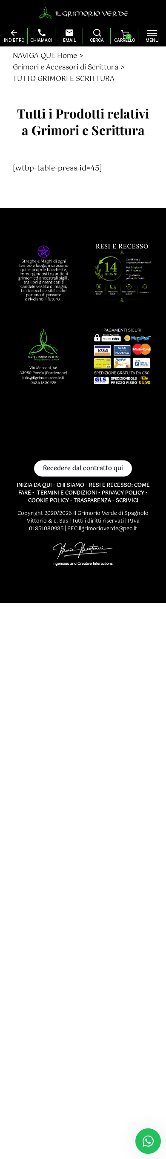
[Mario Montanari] (83, 555)
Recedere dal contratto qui (83, 468)
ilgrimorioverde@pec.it (108, 529)
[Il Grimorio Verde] (83, 12)
